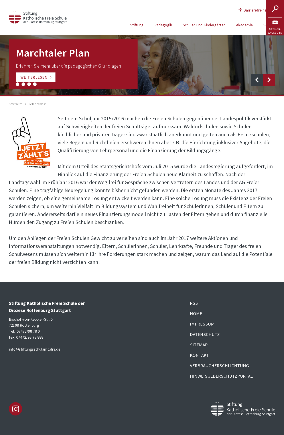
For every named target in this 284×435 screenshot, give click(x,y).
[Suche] (275, 9)
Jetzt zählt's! (37, 104)
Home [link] (196, 313)
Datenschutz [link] (205, 334)
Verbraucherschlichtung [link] (219, 366)
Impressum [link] (202, 324)
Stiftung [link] (137, 24)
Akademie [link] (244, 24)
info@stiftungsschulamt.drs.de (34, 349)
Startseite (15, 104)
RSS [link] (194, 303)
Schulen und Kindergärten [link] (204, 24)
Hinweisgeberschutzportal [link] (221, 376)
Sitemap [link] (199, 345)
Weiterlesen (33, 77)
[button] (256, 10)
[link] (275, 26)
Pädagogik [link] (163, 24)
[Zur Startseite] (38, 17)
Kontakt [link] (199, 355)
